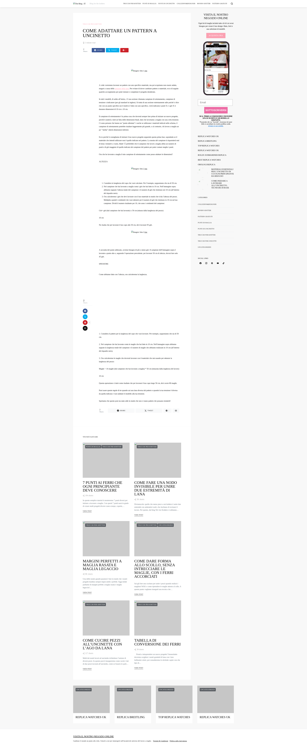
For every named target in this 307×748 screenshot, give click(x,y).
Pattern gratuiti (219, 3)
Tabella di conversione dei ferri (157, 642)
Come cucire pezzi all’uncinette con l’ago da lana (102, 644)
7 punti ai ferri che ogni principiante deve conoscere (102, 486)
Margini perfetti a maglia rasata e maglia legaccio (102, 565)
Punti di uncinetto (166, 3)
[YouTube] (217, 263)
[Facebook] (200, 263)
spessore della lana (122, 89)
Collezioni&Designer (186, 3)
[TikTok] (223, 263)
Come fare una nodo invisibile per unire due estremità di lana (155, 488)
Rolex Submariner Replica (212, 155)
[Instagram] (206, 263)
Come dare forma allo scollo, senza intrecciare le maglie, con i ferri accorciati (154, 569)
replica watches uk (208, 136)
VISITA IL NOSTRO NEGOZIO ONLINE (93, 736)
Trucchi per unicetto (207, 241)
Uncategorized (166, 525)
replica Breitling (207, 141)
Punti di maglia (149, 3)
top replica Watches (208, 146)
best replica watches (209, 160)
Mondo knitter (203, 3)
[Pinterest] (212, 263)
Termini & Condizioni (160, 741)
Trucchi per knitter (132, 3)
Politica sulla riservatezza (178, 741)
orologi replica (206, 165)
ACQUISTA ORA (216, 35)
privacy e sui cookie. (216, 126)
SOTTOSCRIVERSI (215, 110)
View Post (87, 511)
